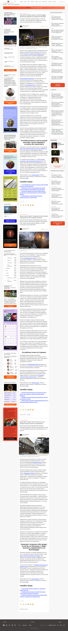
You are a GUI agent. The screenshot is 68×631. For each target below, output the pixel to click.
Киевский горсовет (24, 609)
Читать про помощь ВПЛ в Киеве (10, 151)
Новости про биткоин (10, 404)
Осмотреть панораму (10, 70)
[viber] (15, 625)
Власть (29, 1)
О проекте (50, 1)
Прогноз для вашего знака (10, 245)
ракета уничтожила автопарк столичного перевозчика (33, 148)
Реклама (54, 1)
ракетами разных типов (30, 258)
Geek (58, 625)
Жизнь (25, 1)
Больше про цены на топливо (10, 348)
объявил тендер (37, 462)
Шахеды (28, 414)
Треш (40, 1)
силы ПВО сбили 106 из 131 (33, 364)
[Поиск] (64, 1)
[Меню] (15, 1)
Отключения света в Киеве (37, 7)
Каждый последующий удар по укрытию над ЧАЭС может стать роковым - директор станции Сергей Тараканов (33, 394)
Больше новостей (57, 85)
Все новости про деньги (10, 199)
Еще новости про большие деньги (10, 377)
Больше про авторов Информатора (58, 166)
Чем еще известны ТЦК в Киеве (10, 130)
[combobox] (6, 216)
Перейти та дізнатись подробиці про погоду (10, 221)
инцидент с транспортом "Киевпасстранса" (34, 54)
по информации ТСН (30, 85)
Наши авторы (24, 625)
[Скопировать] (47, 27)
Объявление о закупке (29, 473)
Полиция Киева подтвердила (27, 78)
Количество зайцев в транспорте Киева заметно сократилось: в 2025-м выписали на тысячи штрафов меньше (33, 192)
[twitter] (9, 625)
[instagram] (6, 625)
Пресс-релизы (44, 1)
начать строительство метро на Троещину (30, 555)
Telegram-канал (35, 175)
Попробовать (10, 306)
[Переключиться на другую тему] (62, 1)
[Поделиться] (45, 27)
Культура (32, 1)
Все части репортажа (10, 438)
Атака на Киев (22, 414)
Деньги (36, 1)
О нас (19, 625)
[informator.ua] (8, 1)
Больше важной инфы (57, 223)
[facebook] (3, 625)
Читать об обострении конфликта (10, 102)
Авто (64, 625)
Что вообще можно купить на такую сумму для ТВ (10, 172)
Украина (21, 1)
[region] (10, 219)
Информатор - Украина (52, 625)
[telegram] (12, 625)
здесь (27, 178)
